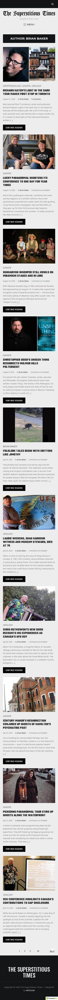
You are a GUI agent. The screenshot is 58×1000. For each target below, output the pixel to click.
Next (52, 951)
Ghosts (26, 86)
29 (38, 951)
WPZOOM (30, 990)
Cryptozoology (12, 86)
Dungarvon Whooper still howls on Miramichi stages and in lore (28, 274)
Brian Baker (24, 99)
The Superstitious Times (29, 972)
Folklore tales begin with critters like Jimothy (27, 453)
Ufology (36, 86)
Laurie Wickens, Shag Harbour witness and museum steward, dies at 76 (27, 542)
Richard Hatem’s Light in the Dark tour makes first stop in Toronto (26, 92)
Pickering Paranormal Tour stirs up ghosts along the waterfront (28, 814)
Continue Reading (14, 127)
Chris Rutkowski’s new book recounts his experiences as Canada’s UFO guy (23, 633)
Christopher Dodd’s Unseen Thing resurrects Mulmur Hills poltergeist (26, 363)
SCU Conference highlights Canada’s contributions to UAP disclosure (28, 901)
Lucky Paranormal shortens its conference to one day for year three (25, 181)
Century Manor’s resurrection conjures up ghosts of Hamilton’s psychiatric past (27, 724)
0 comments (36, 99)
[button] (29, 24)
